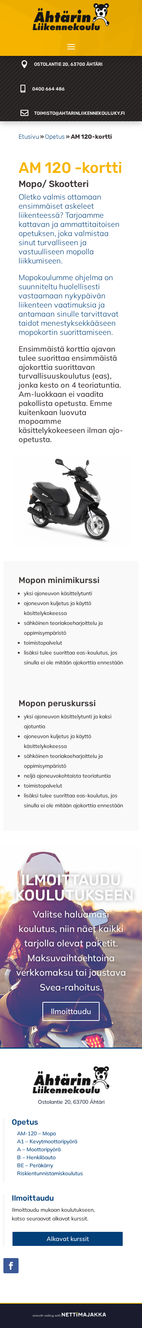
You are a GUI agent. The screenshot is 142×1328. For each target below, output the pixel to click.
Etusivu (29, 136)
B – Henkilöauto (36, 1157)
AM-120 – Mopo (36, 1133)
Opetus (55, 136)
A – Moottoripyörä (39, 1149)
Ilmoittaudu (71, 1011)
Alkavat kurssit (68, 1238)
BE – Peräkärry (35, 1165)
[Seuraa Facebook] (11, 1265)
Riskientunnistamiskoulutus (50, 1173)
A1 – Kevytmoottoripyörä (47, 1141)
